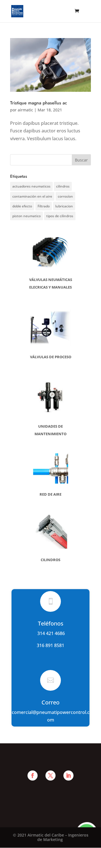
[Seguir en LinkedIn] (68, 775)
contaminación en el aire (32, 196)
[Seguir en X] (50, 775)
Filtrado (44, 206)
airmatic (25, 110)
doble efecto (22, 206)
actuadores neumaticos (31, 186)
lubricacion (64, 206)
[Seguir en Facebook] (32, 775)
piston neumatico (26, 216)
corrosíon (65, 196)
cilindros (63, 186)
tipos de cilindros (59, 216)
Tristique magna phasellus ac (38, 103)
